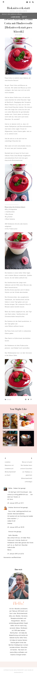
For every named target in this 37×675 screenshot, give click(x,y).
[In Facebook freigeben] (26, 399)
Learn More (15, 17)
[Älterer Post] (29, 458)
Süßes (8, 399)
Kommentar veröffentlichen (12, 557)
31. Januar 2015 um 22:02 (15, 554)
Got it (24, 17)
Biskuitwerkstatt (18, 8)
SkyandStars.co (18, 672)
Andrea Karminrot (14, 507)
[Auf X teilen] (29, 399)
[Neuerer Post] (8, 458)
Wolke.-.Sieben (13, 488)
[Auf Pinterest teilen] (31, 399)
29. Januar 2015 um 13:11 (15, 503)
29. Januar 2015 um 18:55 (15, 527)
